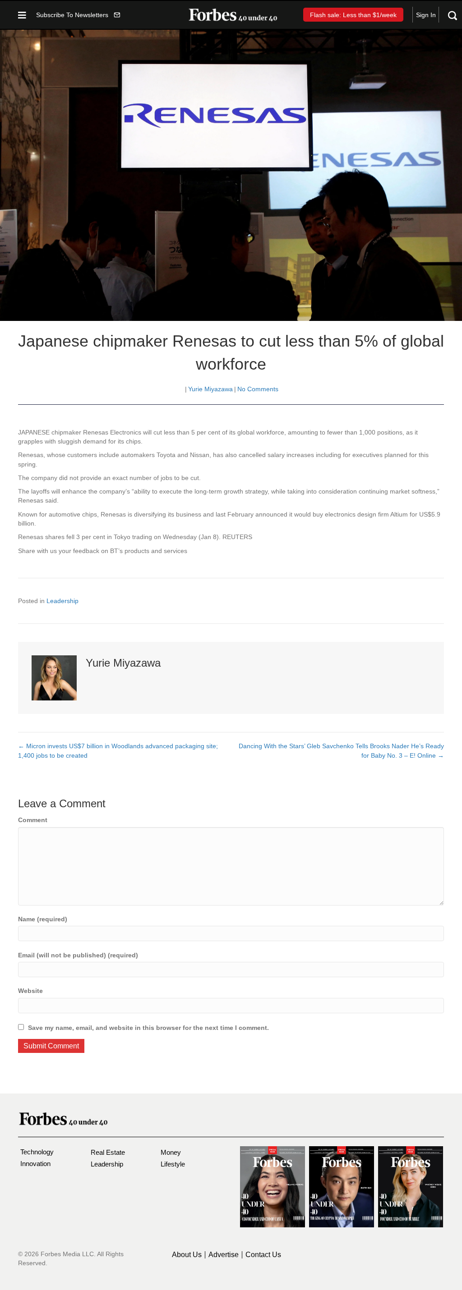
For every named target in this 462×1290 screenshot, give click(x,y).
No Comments (257, 389)
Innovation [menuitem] (35, 1163)
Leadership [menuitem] (107, 1164)
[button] (78, 14)
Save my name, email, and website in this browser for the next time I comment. (148, 1027)
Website (30, 990)
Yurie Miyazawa (210, 389)
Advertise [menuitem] (223, 1254)
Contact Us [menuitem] (263, 1254)
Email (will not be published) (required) (78, 955)
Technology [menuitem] (37, 1152)
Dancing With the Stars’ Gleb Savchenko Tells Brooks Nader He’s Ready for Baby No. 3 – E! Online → (341, 750)
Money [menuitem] (171, 1152)
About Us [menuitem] (187, 1254)
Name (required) (42, 919)
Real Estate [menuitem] (108, 1152)
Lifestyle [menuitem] (173, 1164)
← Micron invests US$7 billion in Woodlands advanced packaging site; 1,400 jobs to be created (118, 750)
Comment (32, 819)
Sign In (426, 14)
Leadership (62, 600)
